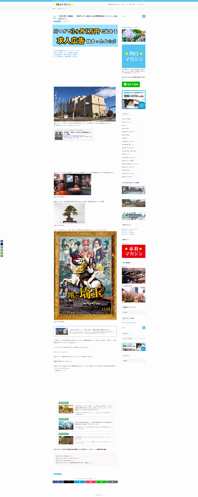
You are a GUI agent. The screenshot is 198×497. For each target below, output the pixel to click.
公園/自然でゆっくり (129, 144)
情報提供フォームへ (60, 370)
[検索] (144, 1)
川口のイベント (57, 21)
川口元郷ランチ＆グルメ (130, 157)
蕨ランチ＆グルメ (128, 176)
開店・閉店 (126, 170)
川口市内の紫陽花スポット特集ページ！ (131, 27)
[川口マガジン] (63, 4)
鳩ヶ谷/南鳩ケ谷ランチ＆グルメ (131, 163)
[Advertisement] (85, 71)
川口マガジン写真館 (129, 160)
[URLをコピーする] (112, 482)
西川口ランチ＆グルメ (129, 147)
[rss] (142, 1)
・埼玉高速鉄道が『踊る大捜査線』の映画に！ (66, 54)
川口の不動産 (127, 118)
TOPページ (93, 449)
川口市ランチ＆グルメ (129, 173)
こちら (60, 352)
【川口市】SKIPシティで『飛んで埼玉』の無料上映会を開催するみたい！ (90, 329)
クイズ (125, 125)
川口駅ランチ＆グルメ (129, 141)
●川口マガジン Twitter (127, 230)
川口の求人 (126, 128)
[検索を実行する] (143, 16)
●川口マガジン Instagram (128, 232)
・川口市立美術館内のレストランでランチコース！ (67, 50)
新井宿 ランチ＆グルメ (129, 131)
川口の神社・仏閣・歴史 (130, 151)
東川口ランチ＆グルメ (129, 167)
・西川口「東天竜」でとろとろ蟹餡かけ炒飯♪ (65, 52)
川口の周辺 (126, 135)
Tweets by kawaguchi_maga (129, 322)
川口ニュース (127, 154)
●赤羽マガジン (125, 243)
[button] (58, 482)
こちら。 (71, 456)
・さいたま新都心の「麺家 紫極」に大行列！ (65, 56)
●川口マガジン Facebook (128, 234)
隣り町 (125, 138)
